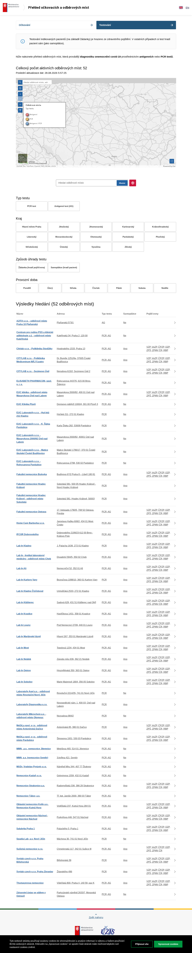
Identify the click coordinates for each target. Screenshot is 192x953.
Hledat (122, 183)
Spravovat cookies (168, 944)
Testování (105, 25)
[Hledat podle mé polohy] (132, 183)
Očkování (24, 25)
